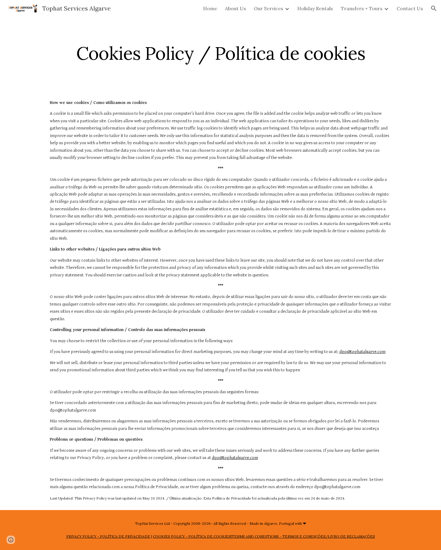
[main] (220, 53)
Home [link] (210, 8)
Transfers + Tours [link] (361, 8)
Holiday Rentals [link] (315, 8)
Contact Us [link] (410, 8)
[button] (434, 8)
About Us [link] (235, 8)
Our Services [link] (268, 8)
